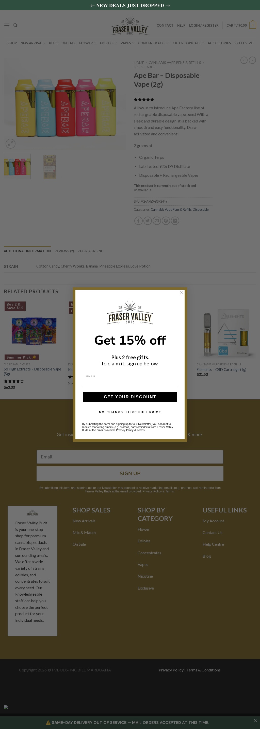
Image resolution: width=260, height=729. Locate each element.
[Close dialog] (181, 293)
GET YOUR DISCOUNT (130, 397)
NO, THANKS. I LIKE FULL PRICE (130, 412)
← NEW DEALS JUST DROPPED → (130, 5)
